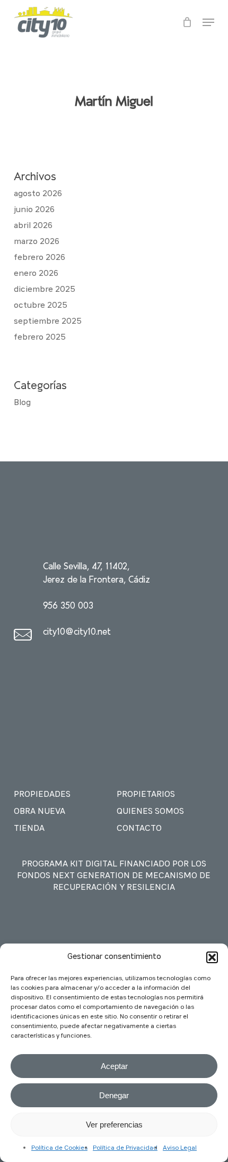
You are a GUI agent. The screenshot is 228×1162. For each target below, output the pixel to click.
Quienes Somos (150, 811)
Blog (22, 403)
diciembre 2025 (44, 289)
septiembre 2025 (48, 321)
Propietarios (146, 794)
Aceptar (114, 1066)
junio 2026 (34, 210)
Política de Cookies (59, 1148)
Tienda (29, 828)
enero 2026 (36, 274)
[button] (212, 957)
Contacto (139, 828)
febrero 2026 (39, 258)
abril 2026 (33, 226)
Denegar (114, 1095)
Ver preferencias (114, 1124)
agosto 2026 (38, 194)
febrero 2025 (40, 337)
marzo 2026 (36, 242)
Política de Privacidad (125, 1148)
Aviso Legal (180, 1148)
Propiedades (42, 794)
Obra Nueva (39, 811)
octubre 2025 (40, 305)
